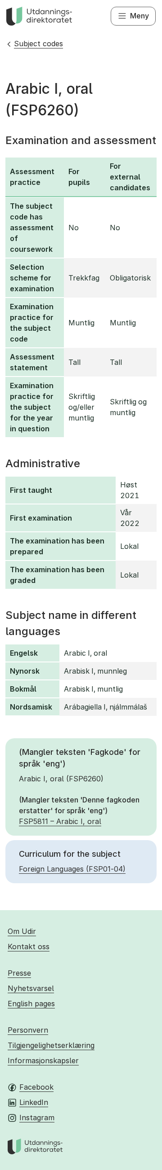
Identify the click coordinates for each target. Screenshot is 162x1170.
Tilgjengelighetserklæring (51, 1045)
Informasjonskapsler (43, 1060)
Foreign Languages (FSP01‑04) (72, 868)
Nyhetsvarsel (31, 988)
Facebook (36, 1086)
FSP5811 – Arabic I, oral (60, 821)
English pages (31, 1003)
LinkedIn (33, 1102)
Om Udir (22, 931)
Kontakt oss (29, 946)
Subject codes (38, 43)
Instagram (36, 1117)
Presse (19, 972)
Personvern (28, 1029)
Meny (139, 15)
